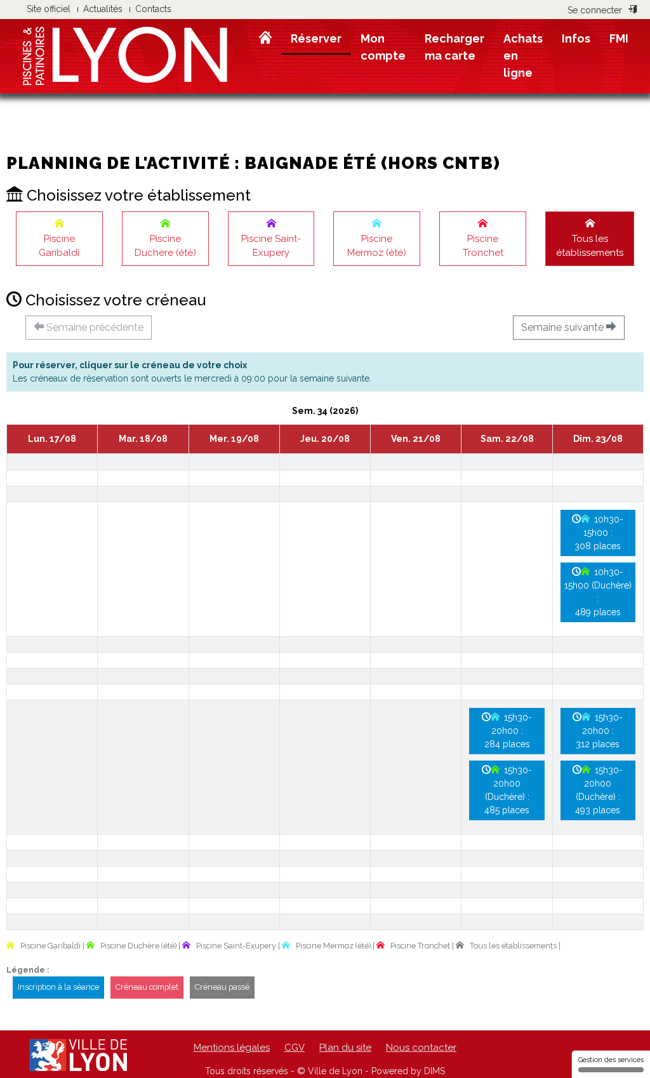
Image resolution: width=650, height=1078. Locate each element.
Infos (576, 38)
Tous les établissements (589, 246)
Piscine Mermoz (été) (376, 246)
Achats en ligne (523, 55)
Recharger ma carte (454, 47)
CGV (294, 1047)
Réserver (316, 38)
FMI (618, 38)
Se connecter (594, 10)
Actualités (103, 9)
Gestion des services (611, 1060)
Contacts (153, 9)
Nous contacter (421, 1047)
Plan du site (345, 1047)
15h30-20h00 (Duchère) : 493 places (599, 790)
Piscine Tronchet (483, 246)
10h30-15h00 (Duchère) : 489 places (598, 592)
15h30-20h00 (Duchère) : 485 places (508, 790)
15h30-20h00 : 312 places (599, 730)
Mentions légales (232, 1047)
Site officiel (48, 9)
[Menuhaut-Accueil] (265, 38)
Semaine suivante (563, 327)
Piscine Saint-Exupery (271, 246)
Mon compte (383, 47)
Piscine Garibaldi (59, 246)
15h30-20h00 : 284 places (508, 730)
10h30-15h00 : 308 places (598, 532)
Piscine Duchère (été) (165, 246)
